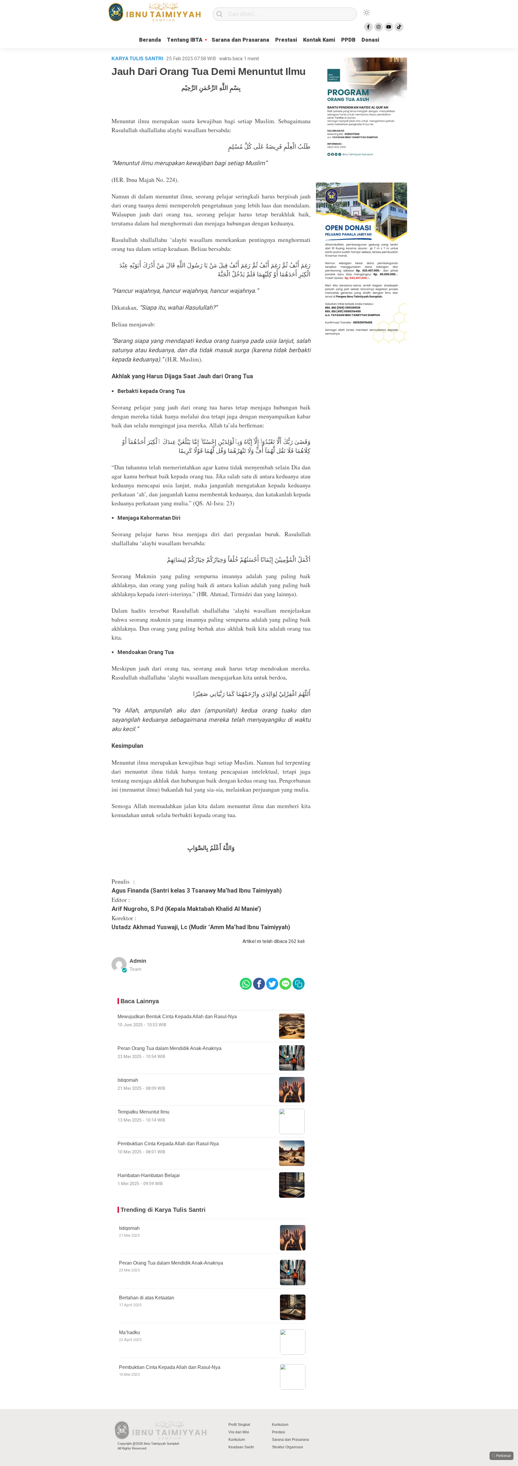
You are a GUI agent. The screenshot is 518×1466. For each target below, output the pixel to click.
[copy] (299, 984)
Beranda (150, 40)
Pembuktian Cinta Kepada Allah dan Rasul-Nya (169, 1367)
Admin (138, 961)
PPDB (348, 40)
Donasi (370, 40)
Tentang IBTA (185, 40)
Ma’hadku (129, 1332)
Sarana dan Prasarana (240, 40)
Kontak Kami (319, 40)
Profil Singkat (239, 1425)
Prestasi (286, 40)
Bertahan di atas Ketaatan (146, 1297)
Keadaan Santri (241, 1447)
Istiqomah (129, 1228)
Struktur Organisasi (287, 1447)
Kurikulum (236, 1440)
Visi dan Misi (238, 1432)
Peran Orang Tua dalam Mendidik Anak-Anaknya (171, 1262)
